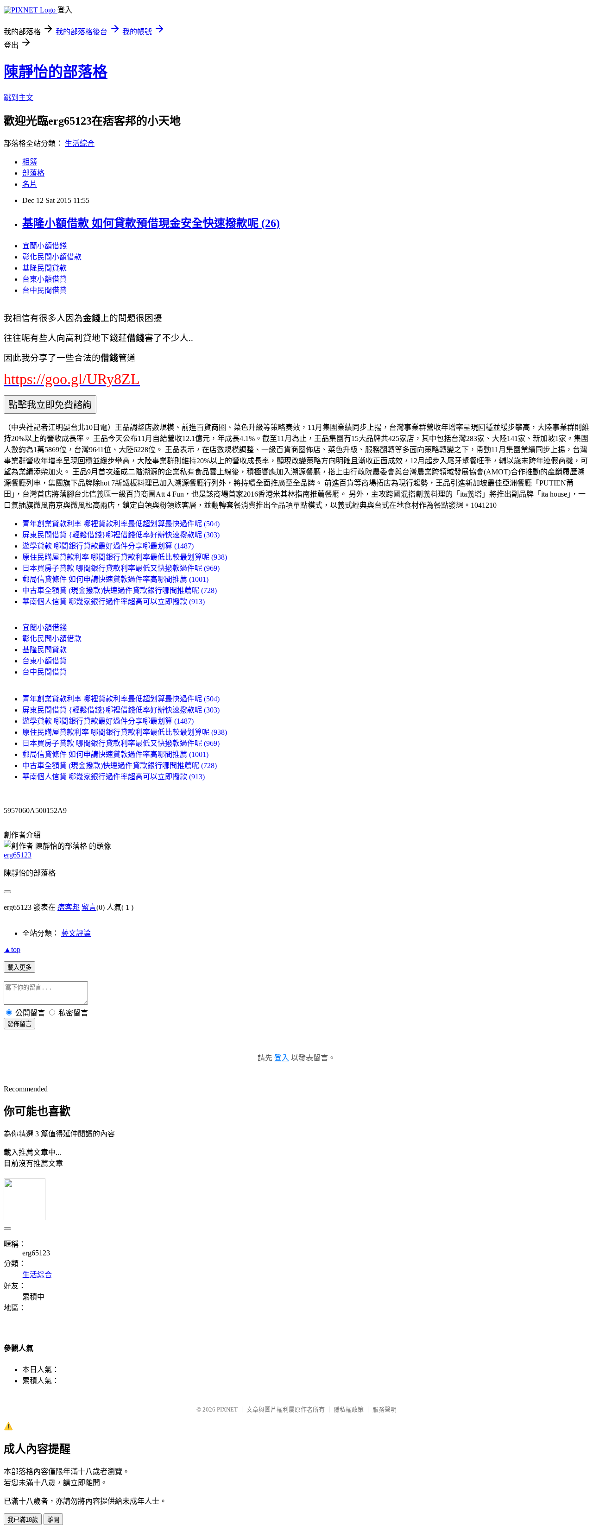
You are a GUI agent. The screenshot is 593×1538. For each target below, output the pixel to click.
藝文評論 (76, 933)
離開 (53, 1519)
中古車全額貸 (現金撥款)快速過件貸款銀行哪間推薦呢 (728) (119, 590)
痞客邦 (68, 907)
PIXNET (227, 1409)
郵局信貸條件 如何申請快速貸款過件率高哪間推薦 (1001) (115, 579)
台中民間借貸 (44, 290)
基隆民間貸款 (44, 268)
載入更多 (19, 967)
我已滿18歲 (22, 1519)
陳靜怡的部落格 (55, 71)
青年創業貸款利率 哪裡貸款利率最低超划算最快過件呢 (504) (121, 524)
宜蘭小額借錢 (44, 246)
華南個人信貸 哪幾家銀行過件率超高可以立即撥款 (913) (113, 601)
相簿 (29, 162)
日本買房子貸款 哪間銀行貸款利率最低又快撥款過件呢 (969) (121, 568)
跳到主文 (18, 97)
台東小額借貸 (44, 279)
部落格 (33, 173)
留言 (89, 907)
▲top (12, 949)
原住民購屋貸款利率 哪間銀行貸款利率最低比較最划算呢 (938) (124, 557)
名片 (29, 184)
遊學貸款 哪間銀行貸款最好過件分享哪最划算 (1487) (108, 546)
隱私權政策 (349, 1409)
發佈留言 (19, 1024)
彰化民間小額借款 (52, 257)
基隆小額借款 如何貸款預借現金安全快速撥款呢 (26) (151, 223)
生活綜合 (80, 143)
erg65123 (18, 855)
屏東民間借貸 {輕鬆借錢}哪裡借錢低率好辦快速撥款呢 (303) (121, 535)
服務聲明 (384, 1409)
